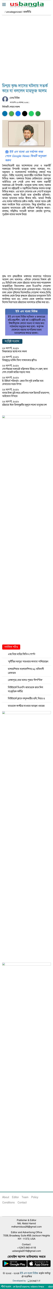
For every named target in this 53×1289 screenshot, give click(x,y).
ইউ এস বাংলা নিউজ (29, 1273)
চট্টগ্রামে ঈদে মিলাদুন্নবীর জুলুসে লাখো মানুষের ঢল (24, 405)
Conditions (8, 1202)
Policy (34, 1197)
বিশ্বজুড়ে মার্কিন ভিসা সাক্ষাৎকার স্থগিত (19, 360)
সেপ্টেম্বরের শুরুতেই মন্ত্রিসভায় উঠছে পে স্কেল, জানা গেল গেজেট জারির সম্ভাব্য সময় (25, 370)
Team (25, 1197)
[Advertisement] (26, 51)
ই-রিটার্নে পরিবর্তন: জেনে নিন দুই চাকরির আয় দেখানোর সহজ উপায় (22, 382)
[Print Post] (4, 113)
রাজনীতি (27, 12)
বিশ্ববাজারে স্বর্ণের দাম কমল (14, 351)
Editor (15, 1197)
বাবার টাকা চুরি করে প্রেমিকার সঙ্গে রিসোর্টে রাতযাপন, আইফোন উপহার (26, 394)
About (5, 1197)
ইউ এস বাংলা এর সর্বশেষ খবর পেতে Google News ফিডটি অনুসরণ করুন (25, 156)
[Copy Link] (37, 113)
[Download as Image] (11, 113)
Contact (22, 1202)
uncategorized (13, 12)
